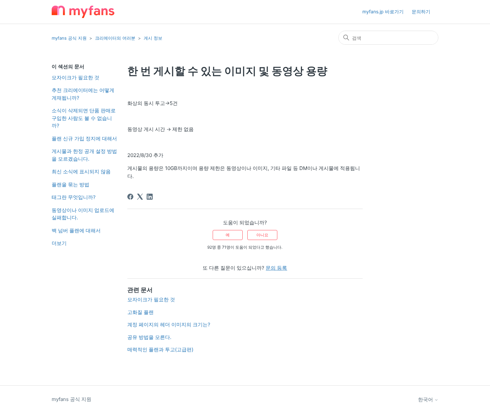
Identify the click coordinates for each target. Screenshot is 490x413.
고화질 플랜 (140, 312)
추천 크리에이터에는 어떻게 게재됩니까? (83, 94)
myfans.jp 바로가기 (383, 11)
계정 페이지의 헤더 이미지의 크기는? (168, 324)
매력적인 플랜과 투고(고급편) (160, 349)
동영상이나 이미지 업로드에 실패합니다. (83, 214)
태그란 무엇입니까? (74, 197)
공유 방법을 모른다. (149, 337)
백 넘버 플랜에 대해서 (76, 230)
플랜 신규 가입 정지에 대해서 (84, 138)
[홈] (83, 12)
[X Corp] (140, 197)
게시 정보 (153, 38)
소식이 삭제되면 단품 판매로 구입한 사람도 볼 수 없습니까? (84, 118)
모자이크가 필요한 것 (75, 77)
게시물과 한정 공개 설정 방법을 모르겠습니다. (84, 155)
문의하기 (421, 11)
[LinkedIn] (150, 197)
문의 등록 (276, 268)
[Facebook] (130, 197)
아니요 (262, 234)
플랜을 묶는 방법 (70, 184)
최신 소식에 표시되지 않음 (81, 171)
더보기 (59, 243)
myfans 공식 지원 (69, 38)
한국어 (426, 399)
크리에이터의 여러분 (115, 38)
